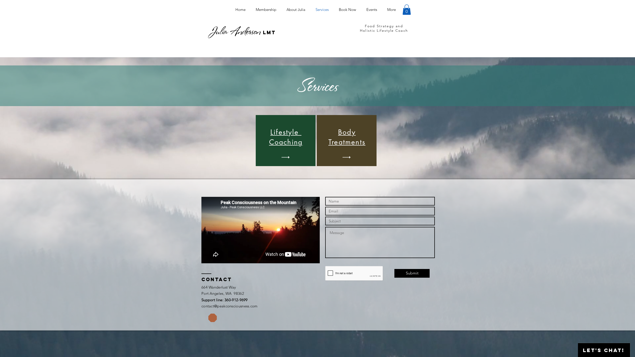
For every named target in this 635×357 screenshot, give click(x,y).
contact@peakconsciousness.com (229, 306)
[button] (406, 9)
